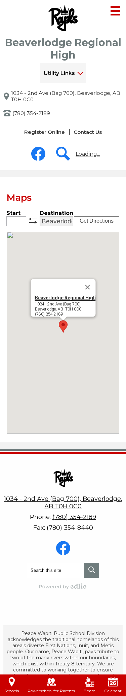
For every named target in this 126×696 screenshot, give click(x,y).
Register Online (44, 132)
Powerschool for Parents (51, 690)
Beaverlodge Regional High (65, 297)
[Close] (87, 287)
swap (33, 220)
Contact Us (88, 132)
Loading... (88, 154)
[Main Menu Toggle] (115, 10)
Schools (11, 690)
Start (13, 213)
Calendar (113, 690)
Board (89, 690)
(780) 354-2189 (31, 113)
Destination (56, 213)
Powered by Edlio (63, 586)
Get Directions (97, 221)
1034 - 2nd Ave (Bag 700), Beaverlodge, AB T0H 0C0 (65, 96)
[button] (63, 73)
